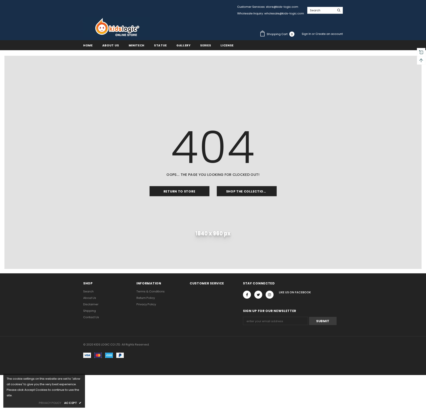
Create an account (329, 34)
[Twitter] (258, 295)
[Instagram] (270, 295)
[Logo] (116, 27)
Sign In (307, 34)
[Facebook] (247, 295)
